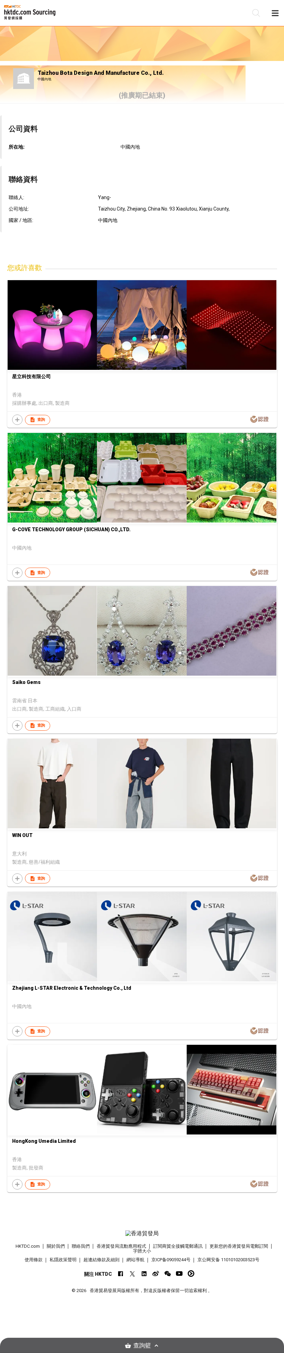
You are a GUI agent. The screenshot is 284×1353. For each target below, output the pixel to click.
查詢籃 (142, 1345)
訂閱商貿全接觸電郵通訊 (178, 1246)
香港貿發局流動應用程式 (121, 1246)
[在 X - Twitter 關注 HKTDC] (132, 1273)
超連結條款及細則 (101, 1259)
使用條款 (34, 1259)
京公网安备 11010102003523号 (228, 1259)
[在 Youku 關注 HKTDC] (191, 1273)
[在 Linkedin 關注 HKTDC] (144, 1273)
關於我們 (56, 1246)
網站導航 (135, 1259)
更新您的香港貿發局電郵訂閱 (239, 1246)
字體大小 (142, 1251)
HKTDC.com (28, 1246)
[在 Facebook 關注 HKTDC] (120, 1273)
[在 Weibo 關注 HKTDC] (155, 1273)
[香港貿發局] (142, 1233)
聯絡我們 (81, 1246)
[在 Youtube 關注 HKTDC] (179, 1273)
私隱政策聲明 (63, 1259)
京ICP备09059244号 (170, 1259)
